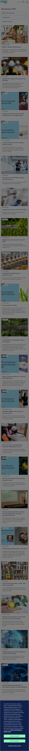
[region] (14, 725)
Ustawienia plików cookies (14, 745)
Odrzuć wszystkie (14, 741)
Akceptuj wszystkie (14, 736)
